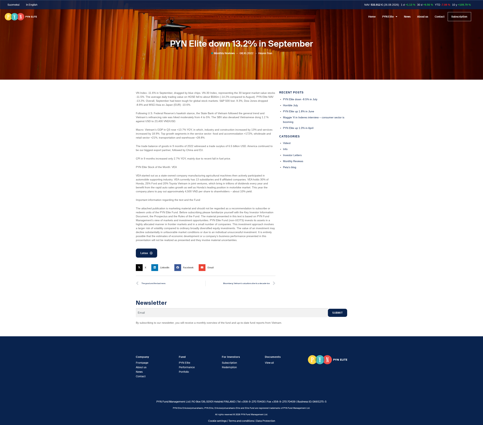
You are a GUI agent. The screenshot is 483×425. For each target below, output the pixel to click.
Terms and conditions (241, 421)
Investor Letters (292, 155)
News (407, 16)
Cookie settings (217, 421)
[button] (142, 267)
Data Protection (265, 421)
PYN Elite (388, 16)
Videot (287, 143)
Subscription (459, 16)
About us (422, 16)
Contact (440, 16)
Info (285, 149)
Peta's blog (289, 167)
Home (372, 16)
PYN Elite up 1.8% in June (298, 111)
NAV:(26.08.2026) (381, 4)
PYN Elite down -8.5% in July (300, 99)
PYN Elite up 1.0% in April (298, 127)
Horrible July (290, 105)
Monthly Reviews (224, 53)
